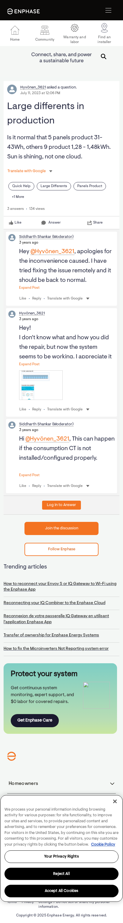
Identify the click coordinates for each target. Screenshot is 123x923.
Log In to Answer (61, 505)
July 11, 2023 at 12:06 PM (40, 93)
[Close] (115, 801)
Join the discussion (61, 528)
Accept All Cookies (61, 891)
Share (98, 222)
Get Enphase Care (34, 720)
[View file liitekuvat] (40, 385)
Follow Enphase (61, 549)
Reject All (61, 874)
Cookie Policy (103, 844)
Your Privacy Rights (61, 856)
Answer (54, 222)
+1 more (18, 197)
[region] (61, 848)
